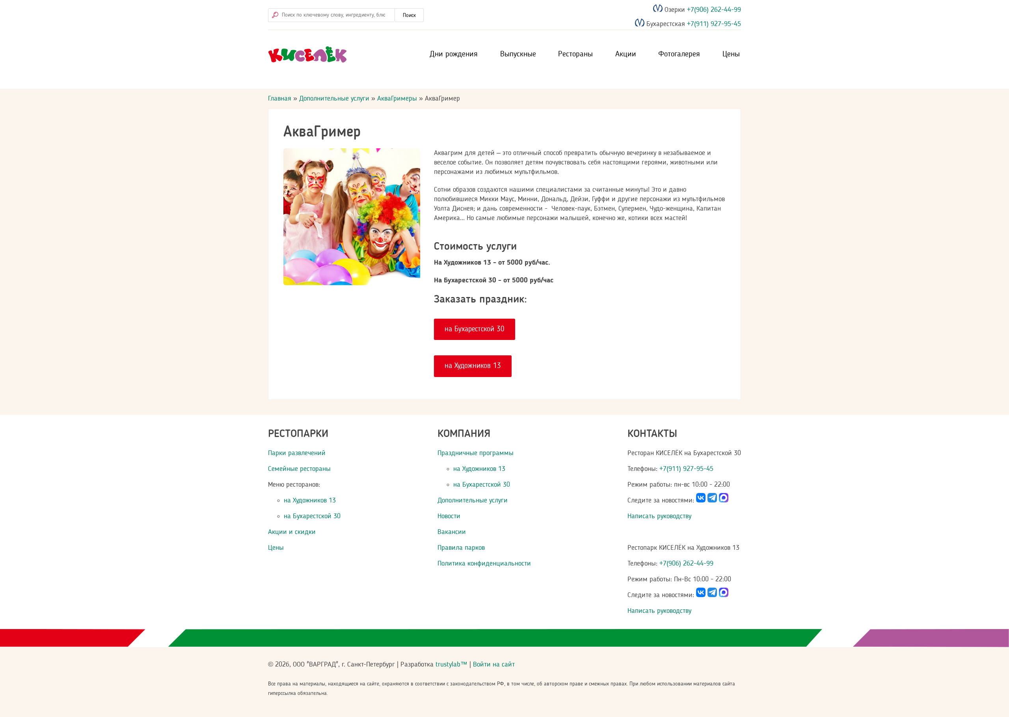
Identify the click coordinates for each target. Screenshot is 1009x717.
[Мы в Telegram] (712, 500)
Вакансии (451, 532)
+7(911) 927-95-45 (713, 24)
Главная (279, 98)
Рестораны (575, 54)
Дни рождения (454, 54)
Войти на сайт (494, 664)
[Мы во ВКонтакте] (701, 500)
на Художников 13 (473, 366)
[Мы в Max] (723, 500)
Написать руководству (659, 516)
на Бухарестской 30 (474, 329)
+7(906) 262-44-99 (713, 9)
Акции (625, 54)
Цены (731, 54)
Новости (448, 516)
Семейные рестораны (299, 468)
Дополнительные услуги (334, 98)
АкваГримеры (397, 98)
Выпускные (518, 54)
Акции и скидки (292, 532)
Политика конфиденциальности (484, 563)
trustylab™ (451, 664)
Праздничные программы (475, 453)
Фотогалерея (679, 54)
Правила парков (461, 547)
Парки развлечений (297, 453)
